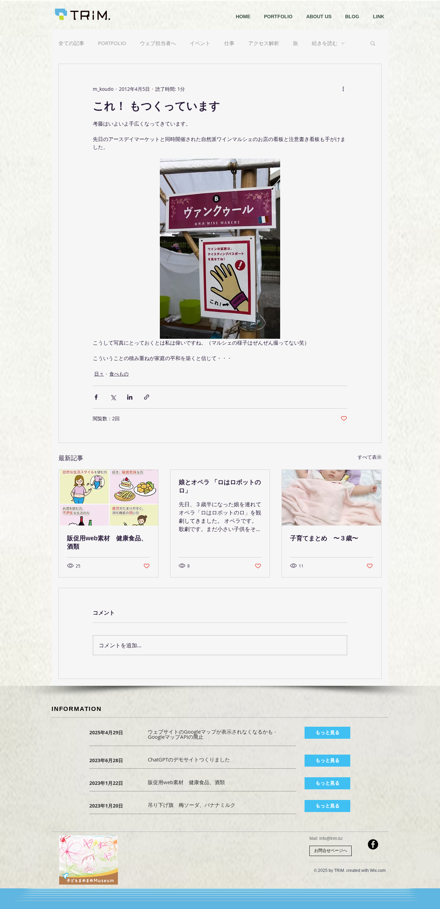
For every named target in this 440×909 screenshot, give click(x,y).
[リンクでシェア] (146, 397)
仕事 (229, 43)
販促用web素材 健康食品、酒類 (107, 542)
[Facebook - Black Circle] (373, 844)
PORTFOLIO (112, 43)
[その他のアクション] (343, 89)
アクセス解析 (263, 43)
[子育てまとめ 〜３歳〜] (331, 498)
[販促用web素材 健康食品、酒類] (108, 498)
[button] (373, 43)
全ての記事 (71, 43)
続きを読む (325, 43)
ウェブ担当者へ (158, 43)
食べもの (119, 373)
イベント (200, 43)
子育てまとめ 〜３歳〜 (324, 538)
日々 (99, 373)
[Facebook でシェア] (96, 397)
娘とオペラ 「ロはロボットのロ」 (220, 486)
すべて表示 (370, 457)
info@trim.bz (331, 838)
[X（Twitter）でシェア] (113, 397)
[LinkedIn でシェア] (129, 397)
